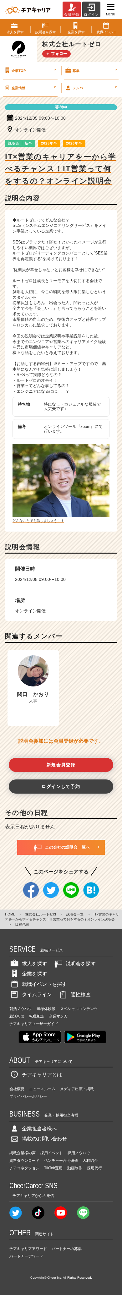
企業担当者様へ (39, 1128)
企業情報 (34, 87)
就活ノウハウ (20, 1009)
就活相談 (16, 1016)
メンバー (95, 87)
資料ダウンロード (24, 1160)
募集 (95, 70)
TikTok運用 (53, 1168)
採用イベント (51, 1153)
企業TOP (34, 70)
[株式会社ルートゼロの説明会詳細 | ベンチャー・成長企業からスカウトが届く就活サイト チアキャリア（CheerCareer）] (28, 9)
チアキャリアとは (42, 1074)
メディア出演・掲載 (77, 1089)
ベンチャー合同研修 (61, 1160)
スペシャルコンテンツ (79, 1009)
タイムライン (37, 994)
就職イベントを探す (44, 984)
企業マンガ (58, 1016)
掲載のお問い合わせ (44, 1138)
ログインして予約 (61, 786)
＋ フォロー (56, 53)
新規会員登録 (61, 764)
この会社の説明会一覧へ (67, 847)
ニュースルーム (42, 1089)
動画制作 (74, 1168)
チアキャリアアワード (28, 1249)
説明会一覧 (75, 914)
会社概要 (16, 1089)
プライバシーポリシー (28, 1096)
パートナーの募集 (67, 1249)
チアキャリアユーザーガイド (33, 1024)
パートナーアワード (26, 1256)
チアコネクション (24, 1168)
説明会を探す (81, 963)
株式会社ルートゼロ (40, 914)
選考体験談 (46, 1009)
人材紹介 (90, 1160)
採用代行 (94, 1168)
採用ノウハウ (79, 1153)
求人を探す (34, 963)
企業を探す (34, 973)
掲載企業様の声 (22, 1153)
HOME (10, 914)
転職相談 (36, 1016)
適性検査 (81, 994)
